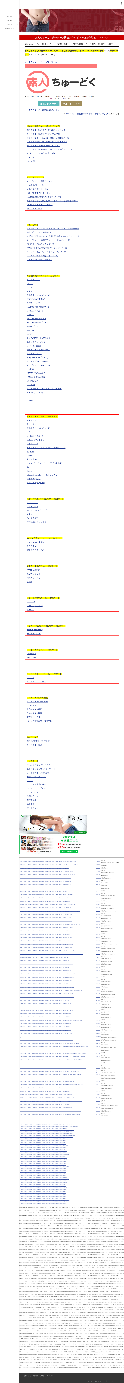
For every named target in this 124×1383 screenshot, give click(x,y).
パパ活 (30, 781)
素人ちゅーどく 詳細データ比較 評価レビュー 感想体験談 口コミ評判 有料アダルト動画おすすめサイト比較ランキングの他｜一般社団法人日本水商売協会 (46, 1133)
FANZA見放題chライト (36, 319)
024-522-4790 (98, 881)
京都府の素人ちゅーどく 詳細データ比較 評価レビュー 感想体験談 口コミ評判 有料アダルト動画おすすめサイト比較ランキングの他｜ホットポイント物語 (46, 944)
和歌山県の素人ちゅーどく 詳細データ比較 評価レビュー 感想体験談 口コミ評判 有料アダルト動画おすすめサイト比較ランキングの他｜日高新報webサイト (47, 1097)
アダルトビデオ (33, 717)
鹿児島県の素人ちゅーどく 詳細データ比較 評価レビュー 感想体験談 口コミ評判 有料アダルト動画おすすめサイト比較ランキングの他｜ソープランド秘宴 (46, 1010)
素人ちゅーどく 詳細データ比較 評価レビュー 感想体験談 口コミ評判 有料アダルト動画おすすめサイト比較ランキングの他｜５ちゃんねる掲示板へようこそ (47, 1130)
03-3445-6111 (98, 1074)
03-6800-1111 (98, 1056)
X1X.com (30, 330)
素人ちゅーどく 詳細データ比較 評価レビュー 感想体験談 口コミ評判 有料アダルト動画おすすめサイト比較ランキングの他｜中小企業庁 (43, 1201)
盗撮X (29, 582)
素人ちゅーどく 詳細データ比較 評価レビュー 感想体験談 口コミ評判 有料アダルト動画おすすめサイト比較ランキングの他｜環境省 (43, 1172)
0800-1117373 (98, 1000)
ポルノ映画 (31, 705)
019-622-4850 (98, 868)
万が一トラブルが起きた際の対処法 (42, 153)
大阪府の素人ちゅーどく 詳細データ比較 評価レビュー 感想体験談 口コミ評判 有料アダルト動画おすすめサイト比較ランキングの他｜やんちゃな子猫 (46, 947)
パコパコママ (32, 503)
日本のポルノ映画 (34, 713)
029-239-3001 (98, 1040)
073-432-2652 (98, 957)
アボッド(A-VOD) (34, 354)
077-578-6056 (98, 940)
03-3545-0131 (98, 1020)
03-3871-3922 (98, 901)
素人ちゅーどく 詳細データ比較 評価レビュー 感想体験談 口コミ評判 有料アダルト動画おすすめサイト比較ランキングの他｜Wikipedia (43, 1128)
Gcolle (29, 396)
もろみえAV (32, 459)
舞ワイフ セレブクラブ (37, 510)
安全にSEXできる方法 (36, 777)
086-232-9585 (98, 967)
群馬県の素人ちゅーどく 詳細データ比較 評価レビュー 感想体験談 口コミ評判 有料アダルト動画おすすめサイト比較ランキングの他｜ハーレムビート (46, 891)
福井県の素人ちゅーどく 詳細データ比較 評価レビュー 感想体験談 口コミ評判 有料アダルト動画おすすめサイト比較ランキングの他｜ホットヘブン (45, 917)
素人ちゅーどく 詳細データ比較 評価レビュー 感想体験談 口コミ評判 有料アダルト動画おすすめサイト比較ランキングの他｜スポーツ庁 (43, 1182)
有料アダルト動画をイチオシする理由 (43, 134)
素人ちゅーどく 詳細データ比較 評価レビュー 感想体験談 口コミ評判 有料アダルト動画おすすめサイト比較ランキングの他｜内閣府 (43, 1161)
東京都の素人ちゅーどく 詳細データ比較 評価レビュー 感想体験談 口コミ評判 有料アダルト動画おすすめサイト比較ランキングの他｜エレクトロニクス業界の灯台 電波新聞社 (50, 1074)
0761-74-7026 (98, 914)
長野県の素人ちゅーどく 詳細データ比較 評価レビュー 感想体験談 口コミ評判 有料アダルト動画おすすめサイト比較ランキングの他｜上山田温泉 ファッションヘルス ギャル (50, 924)
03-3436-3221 (98, 1084)
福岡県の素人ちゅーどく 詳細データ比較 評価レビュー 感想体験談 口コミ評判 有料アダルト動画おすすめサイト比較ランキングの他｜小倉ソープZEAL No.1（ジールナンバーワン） (51, 990)
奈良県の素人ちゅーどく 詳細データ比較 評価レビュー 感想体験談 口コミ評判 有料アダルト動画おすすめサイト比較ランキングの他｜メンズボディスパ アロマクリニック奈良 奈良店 (51, 954)
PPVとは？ (31, 157)
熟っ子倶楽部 (32, 518)
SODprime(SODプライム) (37, 357)
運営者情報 (31, 800)
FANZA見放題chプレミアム (38, 322)
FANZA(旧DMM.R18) (36, 377)
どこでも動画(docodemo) (37, 361)
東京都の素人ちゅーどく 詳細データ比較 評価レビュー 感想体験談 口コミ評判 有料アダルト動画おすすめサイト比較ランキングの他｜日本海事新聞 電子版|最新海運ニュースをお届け (51, 1084)
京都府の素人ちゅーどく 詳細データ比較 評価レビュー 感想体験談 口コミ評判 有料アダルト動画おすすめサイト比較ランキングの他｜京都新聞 (44, 1104)
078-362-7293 (98, 1087)
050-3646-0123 (98, 1036)
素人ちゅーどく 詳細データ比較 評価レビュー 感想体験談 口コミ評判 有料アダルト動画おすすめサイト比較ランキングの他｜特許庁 (43, 1203)
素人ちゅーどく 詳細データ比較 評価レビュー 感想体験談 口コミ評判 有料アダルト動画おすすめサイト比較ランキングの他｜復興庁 (43, 1165)
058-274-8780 (98, 927)
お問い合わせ (32, 796)
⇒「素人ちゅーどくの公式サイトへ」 (41, 62)
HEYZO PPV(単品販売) (36, 373)
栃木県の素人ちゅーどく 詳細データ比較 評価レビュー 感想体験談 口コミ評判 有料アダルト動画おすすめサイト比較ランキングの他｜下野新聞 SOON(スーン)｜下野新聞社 (49, 1043)
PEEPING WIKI (33, 570)
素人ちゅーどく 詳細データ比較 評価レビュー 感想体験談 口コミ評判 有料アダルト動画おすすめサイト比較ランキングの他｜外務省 (43, 1196)
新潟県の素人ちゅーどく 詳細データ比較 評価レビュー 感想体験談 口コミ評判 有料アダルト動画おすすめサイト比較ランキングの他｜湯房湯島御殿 (45, 907)
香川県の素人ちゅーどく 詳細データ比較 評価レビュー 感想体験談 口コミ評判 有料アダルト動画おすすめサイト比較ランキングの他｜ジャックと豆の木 (46, 980)
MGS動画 (31, 385)
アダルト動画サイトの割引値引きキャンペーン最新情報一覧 (53, 228)
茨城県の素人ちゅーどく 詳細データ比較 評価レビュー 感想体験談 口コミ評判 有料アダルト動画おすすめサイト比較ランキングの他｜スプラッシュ (45, 884)
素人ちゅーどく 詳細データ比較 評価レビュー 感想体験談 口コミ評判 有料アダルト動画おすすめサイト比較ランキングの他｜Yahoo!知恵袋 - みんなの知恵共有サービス (49, 1126)
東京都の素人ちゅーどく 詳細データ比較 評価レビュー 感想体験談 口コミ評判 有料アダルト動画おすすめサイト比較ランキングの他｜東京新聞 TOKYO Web (47, 1081)
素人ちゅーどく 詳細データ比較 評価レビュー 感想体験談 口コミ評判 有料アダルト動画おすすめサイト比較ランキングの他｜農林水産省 (43, 1138)
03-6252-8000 (98, 1046)
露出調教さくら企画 (35, 550)
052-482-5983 (98, 934)
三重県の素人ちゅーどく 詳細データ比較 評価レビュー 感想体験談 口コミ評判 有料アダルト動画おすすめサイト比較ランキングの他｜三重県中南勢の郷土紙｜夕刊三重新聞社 (50, 1114)
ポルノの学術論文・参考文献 (39, 721)
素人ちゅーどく (33, 291)
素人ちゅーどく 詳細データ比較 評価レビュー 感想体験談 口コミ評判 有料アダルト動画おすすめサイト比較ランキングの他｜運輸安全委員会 (44, 1154)
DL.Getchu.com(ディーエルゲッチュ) (42, 475)
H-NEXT (30, 315)
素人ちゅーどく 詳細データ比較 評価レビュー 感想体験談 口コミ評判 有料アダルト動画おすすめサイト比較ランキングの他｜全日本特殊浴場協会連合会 (46, 1137)
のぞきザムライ (33, 574)
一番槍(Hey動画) (34, 479)
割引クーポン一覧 (34, 208)
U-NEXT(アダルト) (35, 311)
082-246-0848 (98, 970)
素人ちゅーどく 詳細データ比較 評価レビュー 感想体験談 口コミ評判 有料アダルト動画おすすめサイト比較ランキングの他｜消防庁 (43, 1149)
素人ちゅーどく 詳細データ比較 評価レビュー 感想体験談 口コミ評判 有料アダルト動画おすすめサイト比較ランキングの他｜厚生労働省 (43, 1170)
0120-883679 (98, 950)
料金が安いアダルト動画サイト (40, 232)
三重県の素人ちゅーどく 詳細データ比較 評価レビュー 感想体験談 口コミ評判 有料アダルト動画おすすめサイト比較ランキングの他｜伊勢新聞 (44, 1091)
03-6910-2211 (98, 1081)
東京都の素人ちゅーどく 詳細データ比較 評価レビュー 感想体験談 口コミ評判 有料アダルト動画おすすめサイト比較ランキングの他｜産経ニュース (45, 1030)
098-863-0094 (98, 1013)
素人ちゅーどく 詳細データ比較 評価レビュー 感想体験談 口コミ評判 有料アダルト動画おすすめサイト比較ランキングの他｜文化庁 (43, 1184)
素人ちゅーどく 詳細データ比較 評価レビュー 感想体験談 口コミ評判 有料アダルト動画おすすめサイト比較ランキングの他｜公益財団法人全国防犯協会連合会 (47, 1135)
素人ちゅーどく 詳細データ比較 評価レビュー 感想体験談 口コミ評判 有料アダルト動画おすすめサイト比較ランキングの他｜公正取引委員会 (44, 1179)
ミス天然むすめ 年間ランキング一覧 (42, 256)
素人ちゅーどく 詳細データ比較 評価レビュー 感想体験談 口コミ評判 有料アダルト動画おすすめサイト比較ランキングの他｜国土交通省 (43, 1151)
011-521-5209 (98, 861)
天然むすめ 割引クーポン (38, 189)
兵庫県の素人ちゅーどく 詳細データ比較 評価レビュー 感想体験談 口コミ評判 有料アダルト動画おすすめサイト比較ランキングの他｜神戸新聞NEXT (46, 1107)
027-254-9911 (98, 1059)
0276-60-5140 (98, 891)
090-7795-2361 (98, 864)
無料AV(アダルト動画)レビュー (40, 741)
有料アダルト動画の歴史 (37, 701)
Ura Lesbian (31, 654)
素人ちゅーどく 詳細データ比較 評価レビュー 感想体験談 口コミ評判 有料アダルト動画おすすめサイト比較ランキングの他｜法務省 (43, 1173)
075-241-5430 (98, 1104)
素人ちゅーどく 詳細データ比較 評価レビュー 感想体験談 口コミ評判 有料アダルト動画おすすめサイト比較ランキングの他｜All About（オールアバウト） (46, 1124)
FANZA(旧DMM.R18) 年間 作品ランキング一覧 (47, 248)
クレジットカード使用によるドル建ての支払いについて (51, 149)
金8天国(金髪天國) (35, 630)
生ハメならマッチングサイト (39, 765)
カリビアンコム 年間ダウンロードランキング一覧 (48, 240)
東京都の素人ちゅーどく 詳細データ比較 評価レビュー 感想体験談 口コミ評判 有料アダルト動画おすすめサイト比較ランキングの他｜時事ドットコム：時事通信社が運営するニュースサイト (53, 1056)
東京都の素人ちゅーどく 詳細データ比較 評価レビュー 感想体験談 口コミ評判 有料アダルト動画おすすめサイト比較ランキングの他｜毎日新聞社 (45, 1026)
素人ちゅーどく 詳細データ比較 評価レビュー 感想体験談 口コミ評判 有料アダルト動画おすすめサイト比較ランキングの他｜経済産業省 (43, 1198)
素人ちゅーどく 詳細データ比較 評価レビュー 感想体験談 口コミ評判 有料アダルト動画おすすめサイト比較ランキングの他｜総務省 (43, 1147)
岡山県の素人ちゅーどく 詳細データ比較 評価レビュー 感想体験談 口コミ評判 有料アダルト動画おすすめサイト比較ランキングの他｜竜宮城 (44, 967)
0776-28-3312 (98, 917)
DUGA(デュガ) (33, 381)
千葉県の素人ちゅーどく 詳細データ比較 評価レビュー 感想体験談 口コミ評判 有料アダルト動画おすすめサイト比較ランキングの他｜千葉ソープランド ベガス (47, 897)
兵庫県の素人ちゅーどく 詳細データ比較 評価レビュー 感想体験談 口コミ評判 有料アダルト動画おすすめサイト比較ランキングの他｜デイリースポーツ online (47, 1087)
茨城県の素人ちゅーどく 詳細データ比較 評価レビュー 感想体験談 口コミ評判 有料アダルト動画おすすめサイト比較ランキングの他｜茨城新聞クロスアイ (46, 1040)
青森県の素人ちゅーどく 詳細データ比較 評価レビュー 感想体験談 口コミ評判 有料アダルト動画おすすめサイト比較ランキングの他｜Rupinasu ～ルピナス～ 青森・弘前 (49, 864)
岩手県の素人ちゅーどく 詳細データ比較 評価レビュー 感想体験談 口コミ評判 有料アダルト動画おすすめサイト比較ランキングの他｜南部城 (44, 868)
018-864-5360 (98, 874)
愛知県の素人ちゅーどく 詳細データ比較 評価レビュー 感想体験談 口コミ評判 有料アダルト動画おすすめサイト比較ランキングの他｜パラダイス (45, 934)
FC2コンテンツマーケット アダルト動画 (44, 389)
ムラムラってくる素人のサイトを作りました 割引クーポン (52, 201)
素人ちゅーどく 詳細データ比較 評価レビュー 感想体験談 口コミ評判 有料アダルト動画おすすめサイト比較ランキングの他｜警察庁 (43, 1144)
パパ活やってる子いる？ (37, 788)
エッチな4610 (32, 444)
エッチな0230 (32, 792)
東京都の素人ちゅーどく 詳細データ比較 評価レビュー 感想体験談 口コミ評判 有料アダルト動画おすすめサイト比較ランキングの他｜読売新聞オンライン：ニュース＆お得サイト (51, 1016)
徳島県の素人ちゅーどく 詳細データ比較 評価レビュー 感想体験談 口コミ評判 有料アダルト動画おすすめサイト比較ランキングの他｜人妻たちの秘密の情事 (47, 977)
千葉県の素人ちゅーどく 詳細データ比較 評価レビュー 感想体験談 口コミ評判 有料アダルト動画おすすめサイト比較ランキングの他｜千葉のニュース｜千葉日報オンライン (50, 1071)
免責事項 (30, 804)
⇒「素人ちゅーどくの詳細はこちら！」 (42, 110)
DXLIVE (30, 678)
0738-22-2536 (98, 1101)
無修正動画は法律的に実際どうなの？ (43, 146)
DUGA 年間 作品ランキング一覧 (40, 244)
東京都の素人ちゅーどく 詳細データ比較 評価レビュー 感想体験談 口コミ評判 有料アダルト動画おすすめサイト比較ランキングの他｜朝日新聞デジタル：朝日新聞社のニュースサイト (51, 1020)
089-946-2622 (98, 983)
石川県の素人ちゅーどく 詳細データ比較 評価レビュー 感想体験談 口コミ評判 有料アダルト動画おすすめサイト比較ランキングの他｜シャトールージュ (46, 914)
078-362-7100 (98, 1107)
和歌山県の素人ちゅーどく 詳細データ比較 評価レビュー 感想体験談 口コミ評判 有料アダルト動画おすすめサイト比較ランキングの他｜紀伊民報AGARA (46, 1094)
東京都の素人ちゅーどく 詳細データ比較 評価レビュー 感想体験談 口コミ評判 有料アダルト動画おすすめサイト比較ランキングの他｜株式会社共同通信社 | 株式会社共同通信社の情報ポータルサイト (54, 1046)
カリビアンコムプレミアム (38, 365)
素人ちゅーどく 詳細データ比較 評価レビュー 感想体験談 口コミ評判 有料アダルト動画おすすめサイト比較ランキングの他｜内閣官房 (43, 1191)
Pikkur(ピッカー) (34, 326)
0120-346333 (98, 990)
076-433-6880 (98, 911)
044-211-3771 (98, 904)
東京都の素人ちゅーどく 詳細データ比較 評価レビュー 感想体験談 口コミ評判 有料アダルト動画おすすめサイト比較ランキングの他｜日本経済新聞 (45, 1023)
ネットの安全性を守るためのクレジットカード (47, 142)
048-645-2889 (98, 894)
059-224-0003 (98, 1091)
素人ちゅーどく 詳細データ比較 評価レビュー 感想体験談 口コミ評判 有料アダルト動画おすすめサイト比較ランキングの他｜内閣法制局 (43, 1159)
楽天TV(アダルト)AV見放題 (38, 338)
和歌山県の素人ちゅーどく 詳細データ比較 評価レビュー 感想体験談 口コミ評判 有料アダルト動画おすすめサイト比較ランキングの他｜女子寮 (44, 957)
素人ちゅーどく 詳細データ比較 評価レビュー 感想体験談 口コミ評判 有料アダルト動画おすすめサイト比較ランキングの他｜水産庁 (43, 1142)
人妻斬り (30, 514)
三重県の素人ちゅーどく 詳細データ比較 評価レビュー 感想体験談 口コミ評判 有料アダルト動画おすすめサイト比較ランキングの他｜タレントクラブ (46, 937)
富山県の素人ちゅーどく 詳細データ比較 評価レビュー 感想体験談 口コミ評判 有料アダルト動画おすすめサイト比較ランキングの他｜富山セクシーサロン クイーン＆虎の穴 (50, 911)
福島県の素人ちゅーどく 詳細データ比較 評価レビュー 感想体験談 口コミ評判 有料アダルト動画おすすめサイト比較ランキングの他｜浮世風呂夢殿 (45, 881)
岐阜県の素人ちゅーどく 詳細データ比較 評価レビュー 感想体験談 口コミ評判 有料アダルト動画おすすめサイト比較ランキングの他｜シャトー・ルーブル (46, 927)
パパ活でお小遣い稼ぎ (36, 784)
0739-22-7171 (98, 1094)
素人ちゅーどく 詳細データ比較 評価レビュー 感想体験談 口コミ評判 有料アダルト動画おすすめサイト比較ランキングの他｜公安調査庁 (43, 1177)
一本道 (30, 287)
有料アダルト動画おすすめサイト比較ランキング (86, 114)
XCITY (30, 334)
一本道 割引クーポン (36, 185)
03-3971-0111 (98, 1033)
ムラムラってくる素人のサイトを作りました (46, 448)
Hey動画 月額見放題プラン (38, 307)
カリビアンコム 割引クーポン (39, 181)
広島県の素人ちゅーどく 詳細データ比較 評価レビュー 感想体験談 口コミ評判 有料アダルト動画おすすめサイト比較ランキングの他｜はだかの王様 (45, 970)
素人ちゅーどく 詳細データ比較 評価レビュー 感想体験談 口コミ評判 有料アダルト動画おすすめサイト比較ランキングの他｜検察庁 (43, 1175)
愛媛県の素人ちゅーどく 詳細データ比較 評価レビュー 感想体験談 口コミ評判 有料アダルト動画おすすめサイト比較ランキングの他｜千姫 (44, 983)
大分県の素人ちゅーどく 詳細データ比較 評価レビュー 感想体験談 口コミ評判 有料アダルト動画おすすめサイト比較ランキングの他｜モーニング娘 (45, 1003)
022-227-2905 (98, 871)
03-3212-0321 (98, 1026)
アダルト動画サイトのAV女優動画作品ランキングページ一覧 (53, 236)
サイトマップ (32, 808)
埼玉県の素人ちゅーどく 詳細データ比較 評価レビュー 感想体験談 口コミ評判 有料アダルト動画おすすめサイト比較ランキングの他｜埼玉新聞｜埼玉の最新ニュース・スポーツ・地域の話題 (53, 1053)
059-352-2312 (98, 937)
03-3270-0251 (98, 1023)
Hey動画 (30, 369)
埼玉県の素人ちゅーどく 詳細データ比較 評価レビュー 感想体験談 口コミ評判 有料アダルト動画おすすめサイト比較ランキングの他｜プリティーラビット (46, 894)
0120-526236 (98, 987)
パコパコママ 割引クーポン (38, 193)
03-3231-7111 (98, 1030)
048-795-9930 (98, 1053)
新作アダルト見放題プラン (38, 350)
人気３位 (10, 24)
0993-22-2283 (98, 1010)
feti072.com (31, 657)
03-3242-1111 (98, 1016)
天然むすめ (31, 424)
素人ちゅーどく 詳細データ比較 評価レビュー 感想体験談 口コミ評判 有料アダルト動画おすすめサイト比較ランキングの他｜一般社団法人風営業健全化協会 (47, 1131)
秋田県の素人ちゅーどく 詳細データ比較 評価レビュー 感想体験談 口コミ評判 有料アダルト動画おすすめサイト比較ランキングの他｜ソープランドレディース (47, 874)
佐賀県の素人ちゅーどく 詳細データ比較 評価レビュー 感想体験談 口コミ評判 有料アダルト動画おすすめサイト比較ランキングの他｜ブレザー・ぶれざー (46, 993)
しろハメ (30, 432)
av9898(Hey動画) (34, 346)
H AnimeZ (31, 602)
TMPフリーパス (33, 303)
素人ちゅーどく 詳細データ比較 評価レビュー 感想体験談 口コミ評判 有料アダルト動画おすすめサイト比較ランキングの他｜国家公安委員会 (44, 1145)
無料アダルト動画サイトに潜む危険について (46, 130)
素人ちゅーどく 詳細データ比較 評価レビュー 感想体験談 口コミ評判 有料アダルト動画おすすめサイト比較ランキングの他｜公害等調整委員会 (44, 1166)
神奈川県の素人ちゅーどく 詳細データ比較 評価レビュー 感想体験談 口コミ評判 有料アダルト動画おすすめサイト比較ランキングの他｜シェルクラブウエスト (47, 904)
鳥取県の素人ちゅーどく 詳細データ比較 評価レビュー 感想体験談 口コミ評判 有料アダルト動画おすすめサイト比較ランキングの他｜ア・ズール (45, 960)
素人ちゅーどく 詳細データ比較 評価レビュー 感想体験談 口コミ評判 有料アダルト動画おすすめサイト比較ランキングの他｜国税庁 (43, 1194)
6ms (28, 467)
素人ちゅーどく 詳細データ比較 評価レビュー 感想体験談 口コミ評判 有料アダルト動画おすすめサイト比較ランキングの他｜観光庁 (43, 1152)
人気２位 (10, 20)
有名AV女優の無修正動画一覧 (39, 260)
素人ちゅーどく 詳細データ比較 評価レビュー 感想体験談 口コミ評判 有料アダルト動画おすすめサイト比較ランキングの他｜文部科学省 (43, 1180)
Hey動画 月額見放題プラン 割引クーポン (44, 197)
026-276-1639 (98, 924)
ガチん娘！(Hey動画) (36, 483)
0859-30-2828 (98, 960)
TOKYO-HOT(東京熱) (36, 299)
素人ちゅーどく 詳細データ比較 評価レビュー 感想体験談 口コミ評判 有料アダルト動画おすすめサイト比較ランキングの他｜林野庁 (43, 1140)
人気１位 (10, 16)
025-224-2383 (98, 907)
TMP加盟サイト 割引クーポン (40, 205)
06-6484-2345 (98, 947)
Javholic (30, 400)
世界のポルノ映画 (34, 709)
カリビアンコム (33, 280)
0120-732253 (98, 980)
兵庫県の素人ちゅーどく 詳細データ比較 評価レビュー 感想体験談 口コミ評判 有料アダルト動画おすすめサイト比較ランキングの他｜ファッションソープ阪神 (47, 950)
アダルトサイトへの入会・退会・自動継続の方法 (48, 138)
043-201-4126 (98, 897)
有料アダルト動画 (34, 745)
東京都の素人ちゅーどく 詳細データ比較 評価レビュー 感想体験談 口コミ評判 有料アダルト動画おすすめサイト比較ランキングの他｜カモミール (45, 901)
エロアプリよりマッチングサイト (41, 769)
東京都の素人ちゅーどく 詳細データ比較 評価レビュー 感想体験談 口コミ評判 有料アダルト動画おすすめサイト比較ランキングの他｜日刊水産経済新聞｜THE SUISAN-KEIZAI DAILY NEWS (53, 1068)
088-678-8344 (98, 977)
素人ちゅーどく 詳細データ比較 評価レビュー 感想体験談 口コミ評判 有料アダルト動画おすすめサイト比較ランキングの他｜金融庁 (43, 1186)
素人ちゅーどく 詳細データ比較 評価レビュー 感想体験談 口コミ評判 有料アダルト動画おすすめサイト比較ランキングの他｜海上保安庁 (43, 1158)
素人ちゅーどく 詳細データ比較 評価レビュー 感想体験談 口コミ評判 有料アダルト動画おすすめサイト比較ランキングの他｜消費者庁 (43, 1163)
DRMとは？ (32, 161)
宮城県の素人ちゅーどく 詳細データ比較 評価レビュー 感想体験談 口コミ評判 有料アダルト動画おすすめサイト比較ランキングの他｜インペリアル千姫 (46, 871)
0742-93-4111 (98, 954)
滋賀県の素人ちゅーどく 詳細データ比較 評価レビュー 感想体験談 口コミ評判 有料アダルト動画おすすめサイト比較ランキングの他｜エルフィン (45, 940)
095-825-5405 (98, 997)
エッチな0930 (32, 506)
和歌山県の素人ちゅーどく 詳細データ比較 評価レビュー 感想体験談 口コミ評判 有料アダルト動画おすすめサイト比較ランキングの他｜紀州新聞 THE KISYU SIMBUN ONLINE (51, 1101)
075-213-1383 (98, 944)
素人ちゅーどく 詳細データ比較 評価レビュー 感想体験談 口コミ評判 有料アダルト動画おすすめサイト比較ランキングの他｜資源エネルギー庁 (44, 1200)
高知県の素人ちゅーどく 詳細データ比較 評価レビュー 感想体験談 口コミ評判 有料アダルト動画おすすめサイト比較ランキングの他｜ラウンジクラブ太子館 (47, 987)
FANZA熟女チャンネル (36, 522)
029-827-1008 (98, 884)
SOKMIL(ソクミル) (35, 392)
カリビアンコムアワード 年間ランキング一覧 (46, 252)
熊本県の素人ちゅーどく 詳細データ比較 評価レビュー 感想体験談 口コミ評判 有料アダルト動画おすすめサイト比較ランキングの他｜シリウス (44, 1000)
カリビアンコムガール (36, 681)
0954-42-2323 (98, 993)
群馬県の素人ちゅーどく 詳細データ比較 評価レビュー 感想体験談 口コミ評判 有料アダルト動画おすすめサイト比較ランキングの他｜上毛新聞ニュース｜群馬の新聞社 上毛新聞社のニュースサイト (54, 1059)
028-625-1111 (98, 1043)
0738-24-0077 (98, 1097)
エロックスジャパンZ (36, 342)
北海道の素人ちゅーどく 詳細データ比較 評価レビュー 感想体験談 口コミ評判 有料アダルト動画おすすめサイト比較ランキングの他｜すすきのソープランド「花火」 (48, 861)
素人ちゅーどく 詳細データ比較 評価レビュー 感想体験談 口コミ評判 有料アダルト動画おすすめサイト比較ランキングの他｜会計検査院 (43, 1187)
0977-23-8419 (98, 1003)
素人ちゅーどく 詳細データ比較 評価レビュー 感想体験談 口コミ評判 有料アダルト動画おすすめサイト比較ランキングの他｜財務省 (43, 1193)
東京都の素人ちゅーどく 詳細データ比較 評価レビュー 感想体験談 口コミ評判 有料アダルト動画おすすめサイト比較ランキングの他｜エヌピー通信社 (46, 1033)
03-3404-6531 (98, 1068)
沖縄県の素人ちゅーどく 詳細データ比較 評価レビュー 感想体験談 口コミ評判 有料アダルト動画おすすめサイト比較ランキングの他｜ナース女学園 (45, 1013)
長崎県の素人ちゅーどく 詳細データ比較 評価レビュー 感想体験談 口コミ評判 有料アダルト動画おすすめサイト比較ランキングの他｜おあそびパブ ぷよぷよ (47, 997)
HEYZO (30, 283)
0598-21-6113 (98, 1114)
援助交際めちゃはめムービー (39, 295)
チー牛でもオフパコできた (38, 773)
